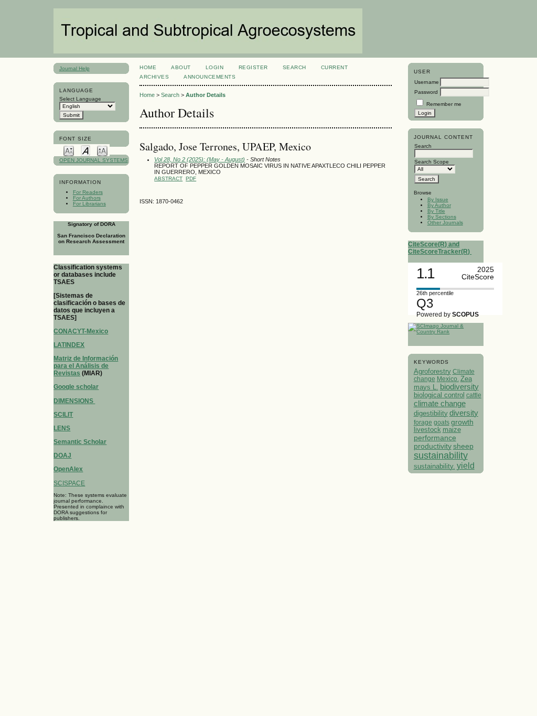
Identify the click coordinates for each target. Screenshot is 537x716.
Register (253, 67)
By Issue (437, 199)
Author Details (205, 95)
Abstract (168, 178)
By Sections (441, 217)
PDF (191, 178)
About (181, 67)
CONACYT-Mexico (80, 331)
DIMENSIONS (74, 401)
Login (215, 67)
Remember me (443, 104)
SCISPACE (69, 483)
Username (426, 82)
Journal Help (74, 68)
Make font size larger (102, 150)
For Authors (87, 198)
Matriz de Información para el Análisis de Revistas (85, 366)
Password (426, 92)
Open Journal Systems (93, 160)
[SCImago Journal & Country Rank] (445, 331)
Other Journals (445, 222)
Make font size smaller (68, 150)
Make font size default (85, 150)
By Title (436, 211)
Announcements (209, 77)
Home (147, 67)
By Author (439, 205)
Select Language (80, 99)
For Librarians (89, 204)
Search (294, 67)
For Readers (88, 192)
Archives (154, 77)
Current (334, 67)
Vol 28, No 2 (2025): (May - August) (199, 159)
